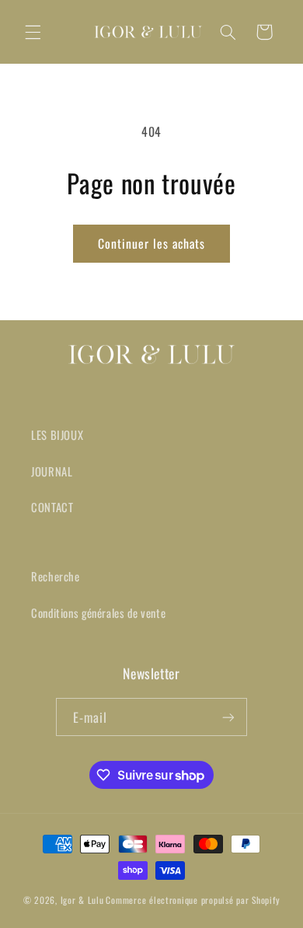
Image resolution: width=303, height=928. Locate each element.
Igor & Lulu (82, 899)
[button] (32, 32)
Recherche (55, 575)
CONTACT (52, 506)
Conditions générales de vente (98, 612)
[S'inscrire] (228, 717)
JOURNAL (51, 471)
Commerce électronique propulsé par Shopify (193, 899)
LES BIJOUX (57, 434)
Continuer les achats (152, 243)
